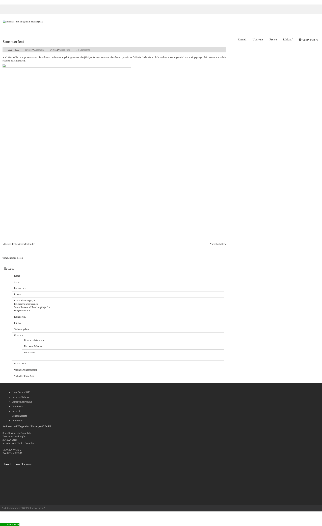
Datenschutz (20, 288)
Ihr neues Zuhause (33, 346)
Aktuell (242, 39)
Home (17, 275)
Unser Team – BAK (21, 392)
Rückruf (287, 39)
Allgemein (39, 49)
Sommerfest (13, 42)
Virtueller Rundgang (24, 376)
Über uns (258, 39)
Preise (273, 39)
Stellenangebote (21, 329)
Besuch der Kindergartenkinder (19, 244)
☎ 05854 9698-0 (308, 39)
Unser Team (20, 363)
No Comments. (83, 49)
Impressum (29, 352)
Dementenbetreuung (34, 340)
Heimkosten (20, 316)
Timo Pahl (65, 49)
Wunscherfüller (217, 244)
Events (17, 294)
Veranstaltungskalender (25, 369)
